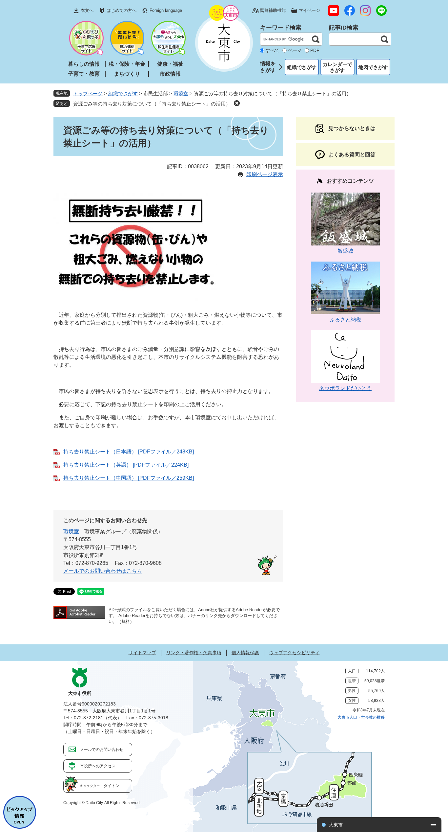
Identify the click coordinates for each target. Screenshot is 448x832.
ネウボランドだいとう (345, 388)
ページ (295, 50)
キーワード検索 (280, 27)
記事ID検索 (343, 27)
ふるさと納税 (345, 319)
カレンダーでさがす (337, 67)
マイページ (309, 10)
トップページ (88, 93)
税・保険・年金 (127, 64)
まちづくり (127, 74)
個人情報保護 (245, 652)
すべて (272, 50)
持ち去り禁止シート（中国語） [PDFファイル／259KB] (128, 478)
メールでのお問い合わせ (101, 749)
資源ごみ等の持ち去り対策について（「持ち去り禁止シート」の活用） (152, 103)
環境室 (180, 93)
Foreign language (166, 10)
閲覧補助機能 (273, 10)
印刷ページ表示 (264, 174)
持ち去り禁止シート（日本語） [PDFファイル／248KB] (128, 451)
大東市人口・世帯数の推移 (361, 717)
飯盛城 (345, 251)
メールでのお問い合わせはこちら (102, 571)
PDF (314, 50)
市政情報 (170, 74)
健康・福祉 (170, 64)
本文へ (87, 10)
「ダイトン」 (101, 785)
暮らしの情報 (84, 64)
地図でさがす (373, 67)
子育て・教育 (84, 74)
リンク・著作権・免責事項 (193, 652)
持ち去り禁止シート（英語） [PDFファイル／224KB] (126, 465)
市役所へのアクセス (97, 766)
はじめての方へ (121, 10)
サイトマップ (142, 652)
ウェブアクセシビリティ (294, 652)
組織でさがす (301, 67)
